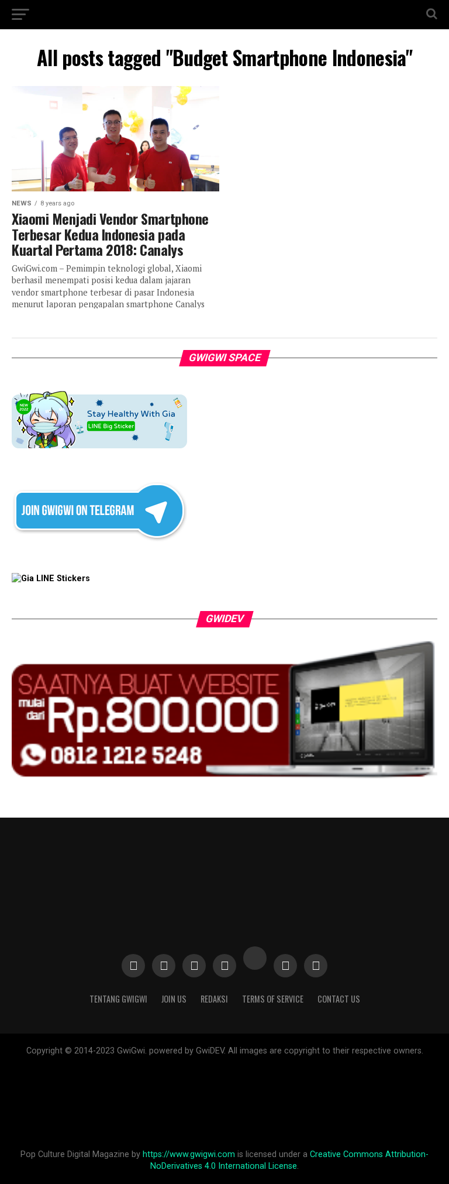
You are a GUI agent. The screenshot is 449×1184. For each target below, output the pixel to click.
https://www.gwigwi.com (189, 1154)
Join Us (173, 999)
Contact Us (338, 999)
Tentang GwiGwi (118, 999)
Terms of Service (272, 999)
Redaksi (214, 999)
